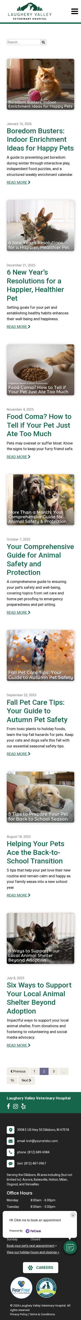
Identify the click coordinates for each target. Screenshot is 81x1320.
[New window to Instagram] (16, 1107)
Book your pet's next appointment (30, 1246)
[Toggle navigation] (75, 11)
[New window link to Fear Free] (22, 1287)
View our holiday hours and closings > (33, 1252)
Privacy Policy (18, 1314)
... (64, 1071)
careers (44, 1267)
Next (25, 1080)
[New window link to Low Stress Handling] (47, 1287)
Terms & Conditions (42, 1314)
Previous (19, 1071)
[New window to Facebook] (9, 1107)
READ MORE (17, 182)
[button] (70, 1247)
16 (12, 1080)
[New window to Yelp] (24, 1107)
